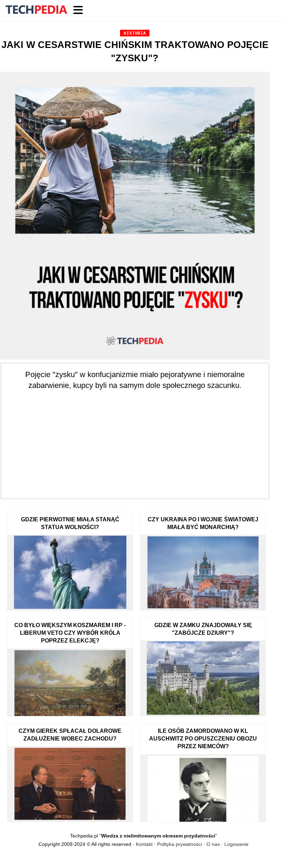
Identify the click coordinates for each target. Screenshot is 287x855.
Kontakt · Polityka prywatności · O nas (178, 844)
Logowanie (236, 844)
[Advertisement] (135, 440)
